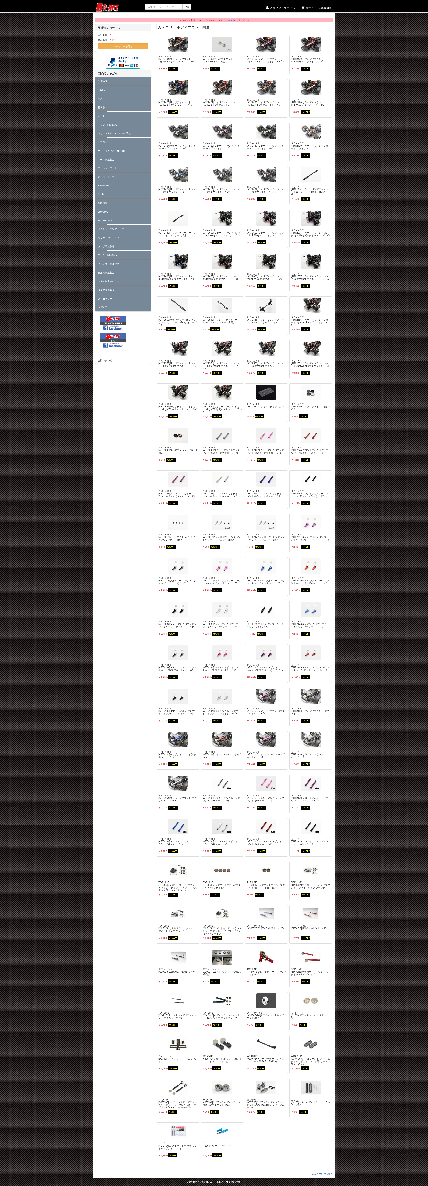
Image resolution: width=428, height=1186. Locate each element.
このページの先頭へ (322, 1173)
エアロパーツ (105, 142)
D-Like (101, 194)
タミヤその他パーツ (108, 237)
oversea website (229, 20)
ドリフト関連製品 (107, 124)
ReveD (101, 89)
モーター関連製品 (107, 255)
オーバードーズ (106, 176)
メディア (102, 307)
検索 (187, 6)
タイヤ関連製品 (106, 289)
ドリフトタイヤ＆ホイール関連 (114, 133)
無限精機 (102, 202)
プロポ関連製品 (106, 246)
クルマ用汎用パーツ (108, 281)
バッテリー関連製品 (108, 263)
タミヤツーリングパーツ (111, 229)
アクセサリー (105, 298)
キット (101, 116)
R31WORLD (104, 185)
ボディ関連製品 (106, 159)
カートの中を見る (123, 46)
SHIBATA (103, 81)
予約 (100, 98)
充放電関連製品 (106, 272)
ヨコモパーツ (105, 220)
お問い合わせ (105, 360)
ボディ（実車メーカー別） (112, 150)
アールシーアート (107, 168)
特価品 (101, 107)
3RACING (103, 211)
